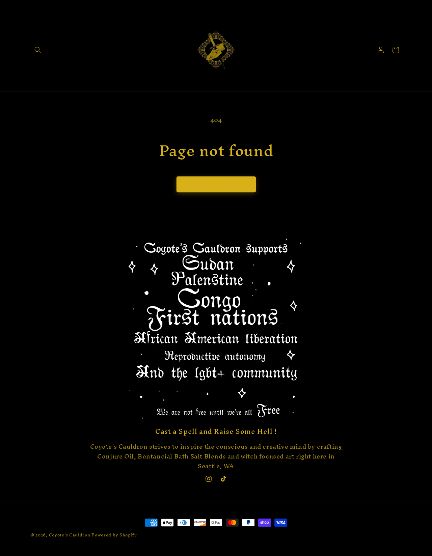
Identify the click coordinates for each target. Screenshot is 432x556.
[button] (37, 50)
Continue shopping (216, 184)
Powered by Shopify (114, 535)
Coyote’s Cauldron (69, 535)
